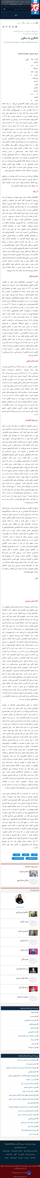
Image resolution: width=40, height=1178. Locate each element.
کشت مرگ (34, 1040)
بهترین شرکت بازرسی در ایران (29, 1083)
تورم (34, 854)
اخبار (22, 31)
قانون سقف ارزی (32, 1126)
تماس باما (27, 2)
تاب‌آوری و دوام (23, 931)
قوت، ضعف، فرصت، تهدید (29, 1091)
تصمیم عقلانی (33, 1024)
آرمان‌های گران (23, 987)
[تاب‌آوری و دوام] (33, 933)
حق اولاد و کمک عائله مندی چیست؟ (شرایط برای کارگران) (21, 1068)
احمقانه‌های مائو (32, 1103)
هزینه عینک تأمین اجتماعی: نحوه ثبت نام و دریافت (23, 1099)
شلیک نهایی (33, 1028)
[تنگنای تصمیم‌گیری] (33, 914)
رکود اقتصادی (18, 858)
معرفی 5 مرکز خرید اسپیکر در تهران (27, 1114)
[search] (4, 9)
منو (16, 15)
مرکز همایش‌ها (6, 1151)
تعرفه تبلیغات (9, 1154)
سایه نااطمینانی (32, 1032)
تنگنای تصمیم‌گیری (22, 912)
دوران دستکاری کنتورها (30, 1087)
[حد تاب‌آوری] (33, 942)
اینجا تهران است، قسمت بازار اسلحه (27, 1060)
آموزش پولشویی (32, 1118)
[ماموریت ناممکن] (33, 998)
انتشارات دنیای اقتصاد (17, 1151)
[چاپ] (13, 26)
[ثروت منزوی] (33, 952)
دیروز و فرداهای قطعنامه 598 (29, 1130)
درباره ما (22, 2)
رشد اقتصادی (31, 858)
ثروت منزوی (24, 950)
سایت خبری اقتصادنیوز (20, 1147)
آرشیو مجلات (13, 1158)
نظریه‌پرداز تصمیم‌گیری (30, 1020)
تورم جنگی (24, 959)
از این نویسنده (34, 890)
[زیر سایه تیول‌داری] (33, 970)
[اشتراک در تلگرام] (3, 26)
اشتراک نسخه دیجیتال (10, 2)
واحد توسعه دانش (29, 1154)
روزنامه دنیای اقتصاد (30, 1144)
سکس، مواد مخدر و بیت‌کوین (29, 1122)
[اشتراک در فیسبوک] (6, 26)
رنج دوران (34, 1043)
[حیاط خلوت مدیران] (33, 980)
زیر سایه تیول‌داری (22, 968)
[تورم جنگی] (33, 961)
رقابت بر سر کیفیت (31, 1079)
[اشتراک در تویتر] (9, 26)
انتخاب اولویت (23, 871)
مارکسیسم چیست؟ (31, 1064)
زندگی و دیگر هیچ (22, 880)
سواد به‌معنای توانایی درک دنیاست (27, 1111)
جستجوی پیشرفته (14, 4)
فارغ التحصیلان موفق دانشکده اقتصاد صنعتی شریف (23, 1095)
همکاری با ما (21, 1154)
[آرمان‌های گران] (33, 989)
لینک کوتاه (20, 23)
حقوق (25, 854)
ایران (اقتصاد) (17, 31)
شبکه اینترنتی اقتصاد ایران (30, 1151)
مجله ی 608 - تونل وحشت (31, 31)
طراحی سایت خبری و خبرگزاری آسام (19, 1173)
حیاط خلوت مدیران (22, 978)
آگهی (15, 1154)
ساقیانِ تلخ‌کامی (32, 1072)
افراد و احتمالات (32, 1047)
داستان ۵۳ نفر (33, 1134)
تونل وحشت (33, 1016)
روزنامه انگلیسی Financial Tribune (14, 1144)
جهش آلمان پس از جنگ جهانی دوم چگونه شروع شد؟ (22, 1107)
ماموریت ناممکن (22, 997)
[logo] (35, 7)
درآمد (16, 854)
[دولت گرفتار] (33, 923)
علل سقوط (34, 1012)
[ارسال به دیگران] (16, 26)
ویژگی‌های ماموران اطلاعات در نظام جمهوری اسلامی (22, 1075)
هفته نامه (32, 1158)
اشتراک (17, 2)
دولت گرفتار (24, 921)
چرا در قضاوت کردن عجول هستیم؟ (27, 1036)
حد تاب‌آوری (24, 940)
